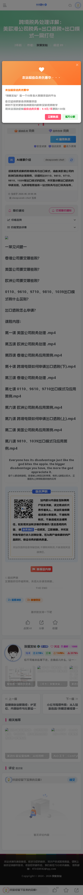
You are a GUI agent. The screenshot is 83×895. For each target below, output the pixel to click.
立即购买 (53, 116)
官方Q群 (70, 116)
